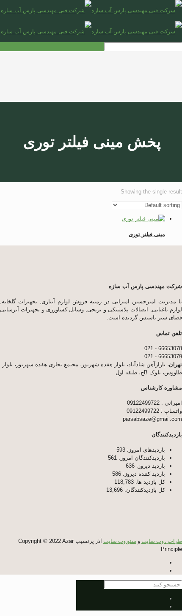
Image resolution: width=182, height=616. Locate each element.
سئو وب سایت (119, 541)
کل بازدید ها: (149, 482)
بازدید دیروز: (150, 466)
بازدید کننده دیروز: (143, 474)
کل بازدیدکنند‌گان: (144, 490)
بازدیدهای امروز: (145, 450)
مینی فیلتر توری (147, 234)
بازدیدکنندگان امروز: (141, 458)
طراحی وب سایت (161, 541)
